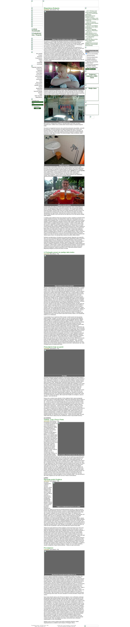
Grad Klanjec (39, 79)
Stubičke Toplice (38, 85)
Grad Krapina (39, 71)
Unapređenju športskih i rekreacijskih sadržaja (92, 65)
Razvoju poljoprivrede (92, 57)
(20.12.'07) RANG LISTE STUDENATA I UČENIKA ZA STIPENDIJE (91, 20)
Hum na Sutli (39, 82)
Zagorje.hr (39, 70)
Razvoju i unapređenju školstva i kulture (91, 62)
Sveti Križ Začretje (38, 91)
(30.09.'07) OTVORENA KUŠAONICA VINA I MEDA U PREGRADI (91, 27)
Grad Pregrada (66, 625)
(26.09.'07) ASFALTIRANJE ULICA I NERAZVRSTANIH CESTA (91, 33)
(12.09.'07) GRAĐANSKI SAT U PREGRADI (91, 36)
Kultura (40, 59)
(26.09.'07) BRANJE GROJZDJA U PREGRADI (91, 30)
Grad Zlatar (39, 77)
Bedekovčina (39, 88)
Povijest (40, 55)
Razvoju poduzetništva (92, 53)
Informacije (39, 64)
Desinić (40, 86)
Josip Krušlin (73, 625)
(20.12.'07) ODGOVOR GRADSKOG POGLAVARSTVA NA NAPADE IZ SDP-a (91, 15)
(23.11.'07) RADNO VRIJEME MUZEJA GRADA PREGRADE (91, 23)
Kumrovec (39, 89)
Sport (41, 61)
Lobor (40, 94)
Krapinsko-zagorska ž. (37, 67)
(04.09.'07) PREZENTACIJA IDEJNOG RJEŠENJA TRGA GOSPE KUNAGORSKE (91, 43)
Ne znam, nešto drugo (92, 67)
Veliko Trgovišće (38, 95)
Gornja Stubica (38, 83)
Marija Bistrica (39, 97)
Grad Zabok (39, 73)
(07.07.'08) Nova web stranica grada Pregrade (91, 11)
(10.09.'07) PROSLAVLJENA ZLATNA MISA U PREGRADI (91, 39)
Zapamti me (37, 106)
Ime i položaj (39, 53)
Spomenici (39, 56)
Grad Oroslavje (38, 76)
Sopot (40, 80)
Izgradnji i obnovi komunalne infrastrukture (91, 59)
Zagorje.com (39, 68)
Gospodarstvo (38, 58)
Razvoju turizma (91, 55)
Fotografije (39, 62)
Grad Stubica (39, 74)
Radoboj (40, 92)
